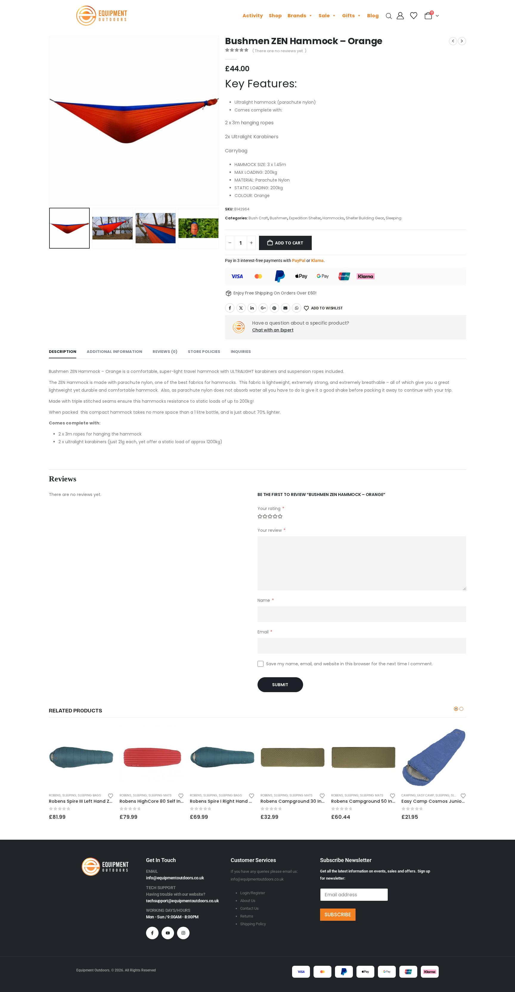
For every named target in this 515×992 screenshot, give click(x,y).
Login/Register (252, 893)
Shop (275, 15)
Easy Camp (425, 795)
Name (266, 600)
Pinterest (274, 308)
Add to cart (289, 243)
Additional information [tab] (114, 351)
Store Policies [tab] (204, 351)
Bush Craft (258, 218)
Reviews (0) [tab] (165, 351)
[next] (462, 41)
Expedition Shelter (305, 218)
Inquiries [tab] (241, 351)
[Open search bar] (389, 15)
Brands (297, 15)
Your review (272, 530)
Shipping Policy (253, 924)
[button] (50, 120)
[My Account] (400, 16)
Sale (324, 15)
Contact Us (249, 908)
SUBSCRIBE (338, 914)
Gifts (348, 15)
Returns (246, 916)
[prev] (453, 41)
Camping (408, 795)
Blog (373, 15)
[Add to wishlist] (111, 795)
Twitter (241, 308)
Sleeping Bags (89, 795)
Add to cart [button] (103, 734)
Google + (263, 308)
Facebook (230, 308)
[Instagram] (183, 933)
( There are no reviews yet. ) (279, 51)
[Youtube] (168, 933)
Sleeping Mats (160, 795)
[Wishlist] (413, 16)
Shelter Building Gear (365, 218)
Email (285, 308)
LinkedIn (252, 308)
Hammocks (333, 218)
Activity (253, 15)
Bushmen (278, 218)
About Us (247, 900)
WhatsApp (296, 308)
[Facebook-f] (152, 933)
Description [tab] (62, 351)
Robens (55, 795)
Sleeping (393, 218)
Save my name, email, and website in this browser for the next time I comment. (349, 664)
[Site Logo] (101, 16)
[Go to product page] (81, 757)
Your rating (271, 509)
